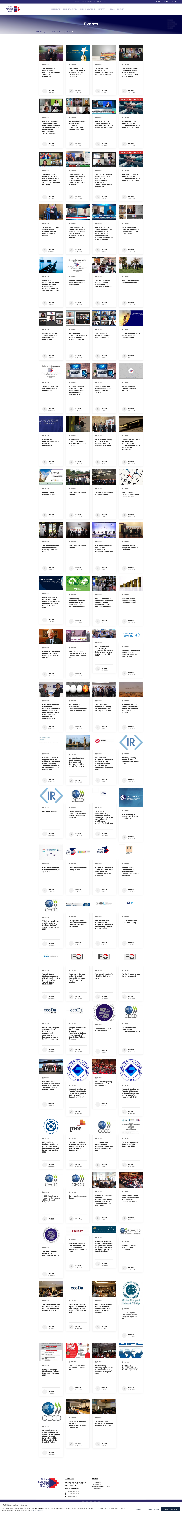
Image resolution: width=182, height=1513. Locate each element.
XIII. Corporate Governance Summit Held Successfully (103, 335)
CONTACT (120, 9)
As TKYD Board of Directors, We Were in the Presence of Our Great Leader (130, 230)
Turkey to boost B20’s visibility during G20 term (104, 976)
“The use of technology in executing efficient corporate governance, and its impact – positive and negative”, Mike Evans (104, 817)
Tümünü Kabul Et (171, 1509)
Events (46, 64)
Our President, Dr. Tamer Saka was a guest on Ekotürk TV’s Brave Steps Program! (104, 124)
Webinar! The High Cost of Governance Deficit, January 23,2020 (103, 389)
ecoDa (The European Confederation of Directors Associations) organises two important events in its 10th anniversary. (50, 1033)
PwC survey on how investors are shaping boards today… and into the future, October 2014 (77, 1146)
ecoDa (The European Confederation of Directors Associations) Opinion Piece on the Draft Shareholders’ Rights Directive (77, 1033)
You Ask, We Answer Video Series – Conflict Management (78, 282)
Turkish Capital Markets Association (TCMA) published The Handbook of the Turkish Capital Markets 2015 (51, 979)
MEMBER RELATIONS (87, 9)
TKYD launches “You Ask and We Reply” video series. (50, 388)
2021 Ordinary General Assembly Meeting (130, 281)
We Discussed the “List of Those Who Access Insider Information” (49, 336)
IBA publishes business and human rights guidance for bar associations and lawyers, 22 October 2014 (50, 1147)
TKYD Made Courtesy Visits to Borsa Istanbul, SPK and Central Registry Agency (50, 231)
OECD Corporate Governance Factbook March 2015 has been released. (77, 814)
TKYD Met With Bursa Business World (104, 494)
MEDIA (111, 9)
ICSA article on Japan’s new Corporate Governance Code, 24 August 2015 (78, 707)
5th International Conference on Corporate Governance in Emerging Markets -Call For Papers (104, 924)
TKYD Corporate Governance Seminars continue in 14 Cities (104, 1423)
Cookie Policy (96, 1488)
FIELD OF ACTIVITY (70, 9)
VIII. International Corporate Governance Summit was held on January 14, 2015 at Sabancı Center (51, 1086)
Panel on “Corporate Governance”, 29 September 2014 (130, 1144)
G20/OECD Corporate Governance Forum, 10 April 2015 (51, 870)
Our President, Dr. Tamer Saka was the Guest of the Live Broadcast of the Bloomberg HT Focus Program (77, 179)
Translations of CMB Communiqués (103, 1030)
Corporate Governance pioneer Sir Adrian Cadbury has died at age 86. (51, 654)
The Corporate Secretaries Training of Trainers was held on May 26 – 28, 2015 (103, 707)
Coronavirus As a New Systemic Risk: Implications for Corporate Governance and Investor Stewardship (131, 444)
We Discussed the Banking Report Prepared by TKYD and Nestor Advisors (103, 283)
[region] (91, 1507)
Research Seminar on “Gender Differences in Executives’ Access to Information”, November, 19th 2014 (130, 1093)
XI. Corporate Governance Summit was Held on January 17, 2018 (77, 442)
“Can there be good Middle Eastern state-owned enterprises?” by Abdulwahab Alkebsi (130, 708)
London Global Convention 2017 (48, 494)
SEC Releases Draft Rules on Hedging (129, 922)
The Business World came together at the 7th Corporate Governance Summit (130, 1198)
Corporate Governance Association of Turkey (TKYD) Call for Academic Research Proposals (104, 871)
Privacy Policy (96, 1482)
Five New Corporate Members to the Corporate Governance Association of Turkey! (131, 177)
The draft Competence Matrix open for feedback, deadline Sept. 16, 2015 (131, 653)
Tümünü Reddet (153, 1509)
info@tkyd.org (101, 1)
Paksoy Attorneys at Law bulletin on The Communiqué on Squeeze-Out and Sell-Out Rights (78, 1247)
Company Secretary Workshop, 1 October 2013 (77, 1368)
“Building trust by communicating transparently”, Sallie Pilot (130, 761)
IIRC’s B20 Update (49, 811)
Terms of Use (96, 1484)
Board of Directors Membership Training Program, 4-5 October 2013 (51, 1372)
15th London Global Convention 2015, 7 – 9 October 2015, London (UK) (77, 654)
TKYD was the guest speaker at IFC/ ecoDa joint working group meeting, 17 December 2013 (78, 1308)
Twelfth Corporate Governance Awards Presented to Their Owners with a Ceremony (77, 72)
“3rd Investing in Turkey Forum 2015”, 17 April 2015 (130, 817)
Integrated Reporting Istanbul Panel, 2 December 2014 (103, 1084)
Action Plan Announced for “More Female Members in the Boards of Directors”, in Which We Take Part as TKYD (51, 285)
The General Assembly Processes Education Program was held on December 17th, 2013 (51, 1307)
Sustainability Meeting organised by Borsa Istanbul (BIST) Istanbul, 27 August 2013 (104, 1370)
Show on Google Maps (72, 1488)
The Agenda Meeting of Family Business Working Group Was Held (50, 548)
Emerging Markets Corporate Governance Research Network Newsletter (78, 923)
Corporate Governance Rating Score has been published (131, 335)
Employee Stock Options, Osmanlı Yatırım (129, 388)
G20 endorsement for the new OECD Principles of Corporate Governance (104, 548)
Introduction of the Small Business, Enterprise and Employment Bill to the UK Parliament (76, 762)
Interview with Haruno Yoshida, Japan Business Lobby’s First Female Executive (130, 871)
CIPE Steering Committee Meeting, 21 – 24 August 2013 (130, 1368)
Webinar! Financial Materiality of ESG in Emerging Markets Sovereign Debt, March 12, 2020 (77, 390)
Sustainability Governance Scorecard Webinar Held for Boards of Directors (78, 336)
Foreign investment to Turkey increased (131, 975)
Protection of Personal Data (101, 1486)
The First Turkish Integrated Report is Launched (130, 548)
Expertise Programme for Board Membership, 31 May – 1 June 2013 (77, 1424)
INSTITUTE (101, 9)
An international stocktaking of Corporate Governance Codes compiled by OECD (104, 1146)
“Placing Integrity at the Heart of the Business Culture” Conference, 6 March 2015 (50, 925)
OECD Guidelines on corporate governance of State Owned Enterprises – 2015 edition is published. (104, 602)
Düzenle (138, 1509)
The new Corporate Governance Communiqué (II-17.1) (50, 1253)
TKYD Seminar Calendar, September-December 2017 (130, 495)
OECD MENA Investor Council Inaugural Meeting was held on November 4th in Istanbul (103, 1308)
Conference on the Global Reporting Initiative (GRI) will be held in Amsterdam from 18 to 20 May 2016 (51, 602)
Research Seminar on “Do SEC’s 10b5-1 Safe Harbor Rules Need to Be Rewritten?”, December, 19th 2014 (77, 1093)
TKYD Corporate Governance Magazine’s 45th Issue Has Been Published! (104, 71)
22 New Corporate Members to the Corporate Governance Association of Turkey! (131, 124)
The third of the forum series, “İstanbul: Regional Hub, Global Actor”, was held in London (78, 978)
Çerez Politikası (37, 1510)
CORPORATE (55, 9)
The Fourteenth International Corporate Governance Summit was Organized (51, 72)
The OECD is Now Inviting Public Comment (129, 1247)
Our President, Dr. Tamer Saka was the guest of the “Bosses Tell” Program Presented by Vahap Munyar (77, 232)
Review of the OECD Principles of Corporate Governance (131, 1029)
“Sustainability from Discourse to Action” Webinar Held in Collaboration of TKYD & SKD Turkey (130, 72)
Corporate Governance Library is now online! (78, 869)
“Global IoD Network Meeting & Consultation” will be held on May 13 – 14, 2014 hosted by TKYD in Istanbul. (103, 1200)
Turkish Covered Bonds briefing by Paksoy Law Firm (129, 601)
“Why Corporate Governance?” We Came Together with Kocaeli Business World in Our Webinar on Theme (51, 179)
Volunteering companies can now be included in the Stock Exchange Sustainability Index (77, 602)
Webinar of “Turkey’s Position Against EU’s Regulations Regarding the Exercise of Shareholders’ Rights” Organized (104, 180)
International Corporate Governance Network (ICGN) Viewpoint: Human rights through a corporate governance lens (104, 764)
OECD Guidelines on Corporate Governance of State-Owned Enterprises (51, 1199)
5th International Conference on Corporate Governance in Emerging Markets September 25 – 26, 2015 (104, 651)
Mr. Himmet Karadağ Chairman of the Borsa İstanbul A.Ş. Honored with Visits (103, 442)
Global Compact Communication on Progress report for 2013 (129, 1316)
